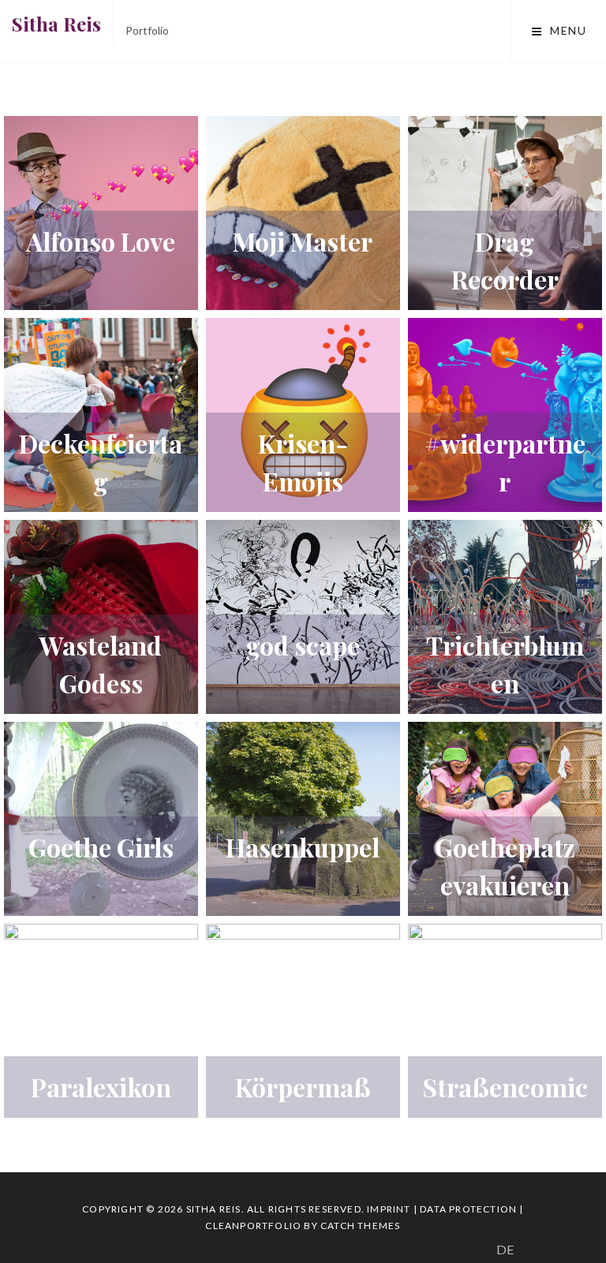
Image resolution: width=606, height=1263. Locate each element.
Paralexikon (101, 1087)
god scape (302, 645)
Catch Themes (360, 1225)
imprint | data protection (442, 1209)
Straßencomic (505, 1087)
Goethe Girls (101, 847)
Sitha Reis (56, 23)
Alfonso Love (100, 241)
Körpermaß (303, 1087)
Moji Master (302, 241)
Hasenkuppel (303, 847)
